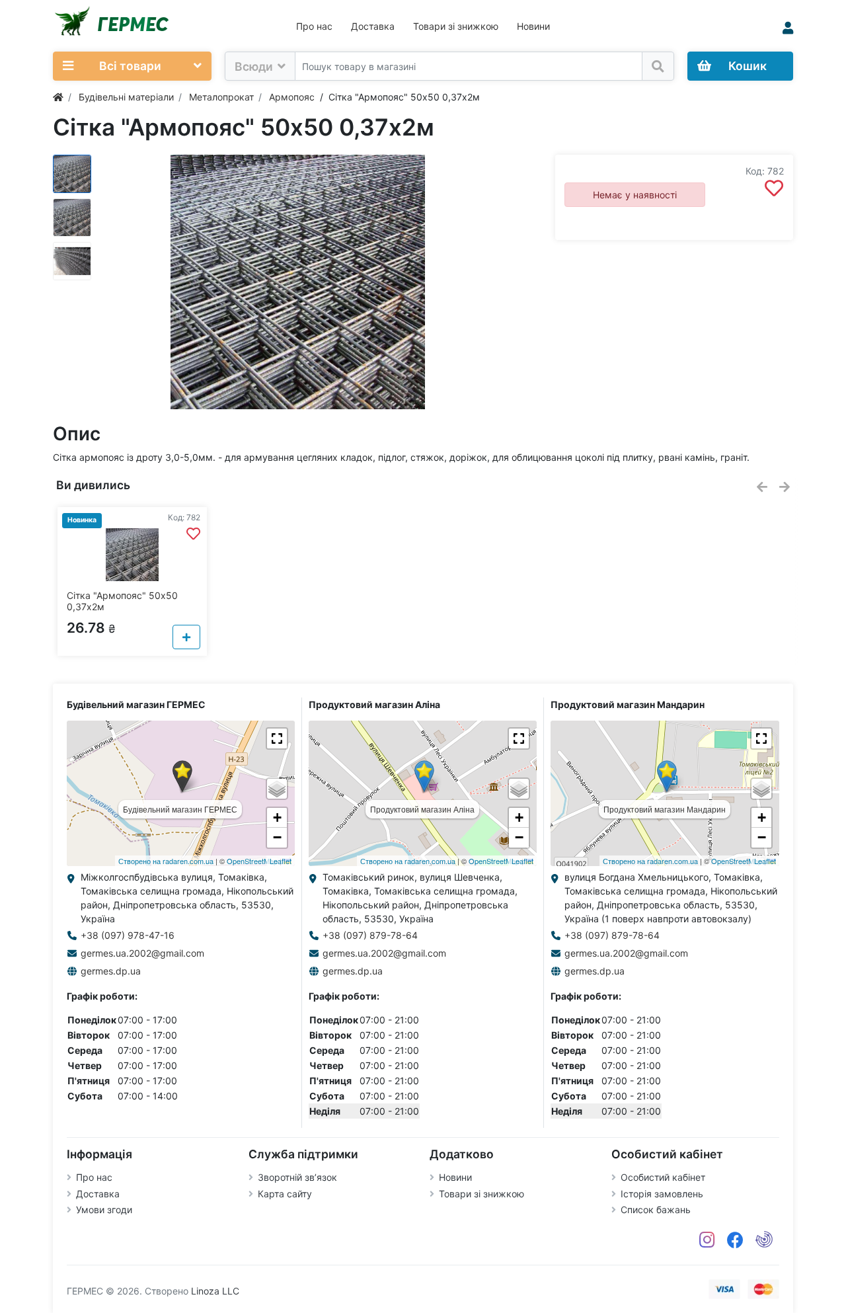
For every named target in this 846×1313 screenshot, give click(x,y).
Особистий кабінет (663, 1177)
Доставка (373, 26)
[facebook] (735, 1240)
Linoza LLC (215, 1290)
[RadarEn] (764, 1240)
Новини (533, 26)
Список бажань (656, 1209)
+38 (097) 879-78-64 (370, 935)
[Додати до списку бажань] (774, 188)
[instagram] (707, 1240)
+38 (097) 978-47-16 (127, 935)
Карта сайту (285, 1193)
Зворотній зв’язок (297, 1177)
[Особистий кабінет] (788, 28)
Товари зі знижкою (455, 26)
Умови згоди (104, 1209)
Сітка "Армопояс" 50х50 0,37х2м (122, 601)
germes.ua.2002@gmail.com (142, 953)
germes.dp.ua (111, 970)
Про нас (314, 26)
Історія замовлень (662, 1193)
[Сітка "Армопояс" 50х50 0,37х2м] (297, 282)
